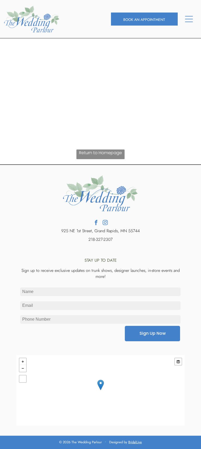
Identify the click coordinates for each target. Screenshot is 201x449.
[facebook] (96, 223)
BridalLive (135, 442)
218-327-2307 (100, 239)
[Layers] (178, 361)
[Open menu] (189, 19)
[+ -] (100, 390)
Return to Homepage (100, 153)
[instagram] (105, 223)
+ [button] (22, 361)
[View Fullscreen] (22, 378)
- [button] (22, 368)
